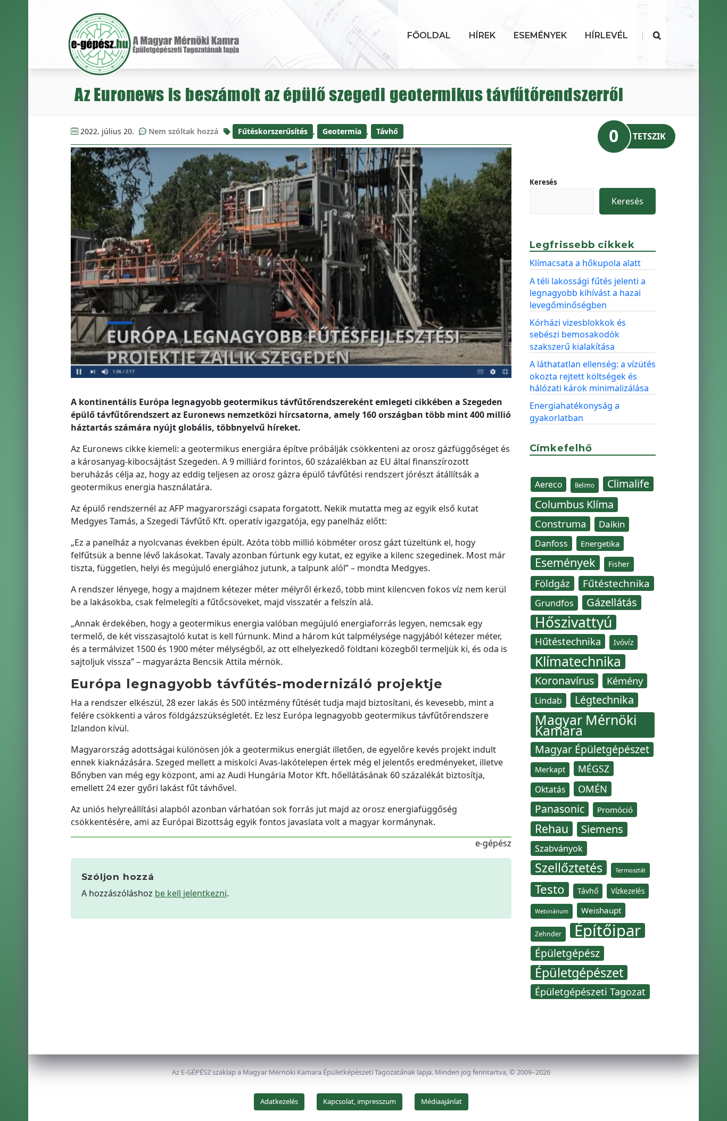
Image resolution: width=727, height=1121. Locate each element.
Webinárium (551, 911)
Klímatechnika (578, 661)
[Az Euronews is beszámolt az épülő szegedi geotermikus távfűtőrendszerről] (291, 262)
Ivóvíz (623, 642)
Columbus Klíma (574, 504)
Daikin (612, 524)
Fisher (619, 564)
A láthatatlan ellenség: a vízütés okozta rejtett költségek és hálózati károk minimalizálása (593, 376)
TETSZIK (649, 136)
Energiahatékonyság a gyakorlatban (574, 411)
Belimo (584, 485)
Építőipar (607, 930)
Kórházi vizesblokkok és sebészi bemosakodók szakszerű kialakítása (578, 334)
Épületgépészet (579, 972)
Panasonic (559, 809)
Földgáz (552, 583)
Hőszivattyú (573, 622)
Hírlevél (606, 35)
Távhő (387, 131)
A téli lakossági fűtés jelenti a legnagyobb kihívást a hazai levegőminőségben (588, 293)
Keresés (543, 182)
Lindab (548, 700)
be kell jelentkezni (191, 893)
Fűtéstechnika (616, 583)
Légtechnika (604, 700)
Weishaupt (601, 910)
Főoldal (429, 35)
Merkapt (550, 769)
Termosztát (630, 870)
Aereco (548, 484)
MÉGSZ (593, 768)
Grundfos (554, 603)
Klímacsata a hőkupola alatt (585, 263)
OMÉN (592, 788)
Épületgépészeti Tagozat (590, 991)
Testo (550, 889)
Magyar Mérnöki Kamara (586, 725)
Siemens (602, 829)
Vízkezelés (628, 891)
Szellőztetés (568, 867)
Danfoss (551, 543)
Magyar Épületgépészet (592, 749)
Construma (560, 523)
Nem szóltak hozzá (183, 131)
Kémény (625, 680)
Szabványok (559, 848)
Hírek (482, 35)
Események (540, 35)
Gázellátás (611, 602)
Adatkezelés (279, 1101)
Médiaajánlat (441, 1101)
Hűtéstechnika (568, 641)
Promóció (615, 809)
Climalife (628, 483)
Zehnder (548, 933)
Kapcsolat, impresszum (359, 1101)
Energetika (600, 543)
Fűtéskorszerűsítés (273, 131)
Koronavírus (564, 680)
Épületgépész (567, 953)
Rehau (551, 828)
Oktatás (550, 789)
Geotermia (342, 131)
